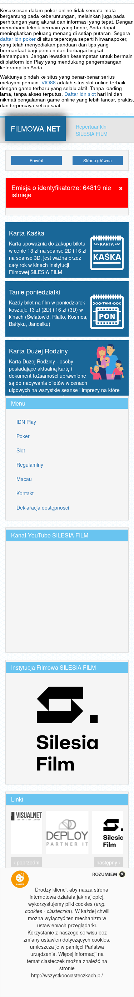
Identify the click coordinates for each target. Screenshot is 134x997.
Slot (20, 450)
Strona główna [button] (97, 160)
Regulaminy (29, 464)
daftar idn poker (18, 39)
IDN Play (26, 421)
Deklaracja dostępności (42, 507)
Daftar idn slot (80, 94)
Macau (24, 478)
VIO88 (48, 82)
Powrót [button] (36, 160)
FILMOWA (35, 127)
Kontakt (25, 493)
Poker (23, 436)
